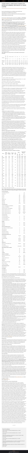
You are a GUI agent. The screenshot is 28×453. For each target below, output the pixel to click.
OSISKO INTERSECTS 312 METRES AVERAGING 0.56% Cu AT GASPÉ (11, 430)
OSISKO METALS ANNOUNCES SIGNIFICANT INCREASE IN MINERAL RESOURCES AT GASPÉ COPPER (14, 445)
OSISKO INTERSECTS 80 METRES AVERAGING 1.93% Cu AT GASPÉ (11, 438)
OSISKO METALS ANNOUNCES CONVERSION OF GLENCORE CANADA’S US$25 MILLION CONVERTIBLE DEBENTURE (13, 436)
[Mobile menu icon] (25, 1)
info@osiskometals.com (16, 452)
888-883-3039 (11, 452)
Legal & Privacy (17, 451)
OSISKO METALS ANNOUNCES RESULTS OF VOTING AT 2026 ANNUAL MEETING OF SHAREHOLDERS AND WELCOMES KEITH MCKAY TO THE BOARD (14, 441)
